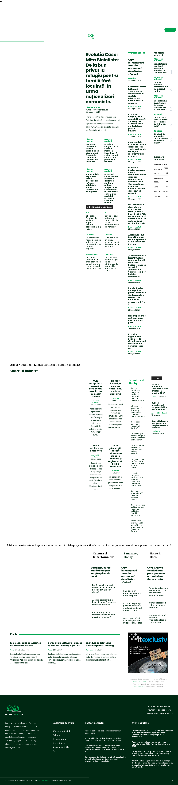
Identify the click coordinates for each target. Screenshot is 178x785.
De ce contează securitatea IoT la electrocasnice (25, 644)
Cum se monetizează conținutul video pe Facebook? (159, 406)
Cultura (89, 213)
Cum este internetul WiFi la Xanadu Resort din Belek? (137, 495)
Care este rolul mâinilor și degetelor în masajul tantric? (137, 449)
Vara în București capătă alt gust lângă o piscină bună (101, 572)
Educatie (90, 235)
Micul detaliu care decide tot (96, 448)
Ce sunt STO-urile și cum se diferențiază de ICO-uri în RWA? (160, 121)
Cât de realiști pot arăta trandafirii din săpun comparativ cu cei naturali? (112, 221)
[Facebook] (175, 11)
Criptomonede (138, 687)
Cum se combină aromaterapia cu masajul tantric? (161, 86)
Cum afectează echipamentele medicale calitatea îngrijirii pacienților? (138, 510)
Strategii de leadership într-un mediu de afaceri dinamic (161, 138)
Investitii (158, 114)
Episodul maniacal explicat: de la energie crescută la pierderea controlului (137, 479)
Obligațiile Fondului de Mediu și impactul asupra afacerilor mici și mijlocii (93, 222)
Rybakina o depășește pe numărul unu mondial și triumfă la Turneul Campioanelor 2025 (151, 744)
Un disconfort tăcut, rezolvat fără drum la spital (132, 593)
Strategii (158, 131)
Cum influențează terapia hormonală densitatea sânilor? (136, 67)
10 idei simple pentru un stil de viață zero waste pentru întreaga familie (137, 526)
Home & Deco (91, 254)
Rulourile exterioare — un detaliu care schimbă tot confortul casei (158, 591)
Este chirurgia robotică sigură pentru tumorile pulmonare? (138, 437)
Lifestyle (108, 235)
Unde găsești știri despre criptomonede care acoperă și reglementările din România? (115, 456)
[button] (166, 12)
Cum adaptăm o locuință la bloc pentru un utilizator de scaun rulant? (96, 388)
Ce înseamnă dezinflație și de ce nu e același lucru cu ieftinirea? (160, 105)
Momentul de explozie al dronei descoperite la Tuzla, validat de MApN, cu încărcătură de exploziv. (92, 183)
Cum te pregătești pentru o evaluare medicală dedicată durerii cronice (137, 394)
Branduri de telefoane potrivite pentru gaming (100, 644)
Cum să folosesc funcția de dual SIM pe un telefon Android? (159, 424)
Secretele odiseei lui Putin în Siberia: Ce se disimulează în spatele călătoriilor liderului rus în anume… (92, 153)
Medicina (132, 78)
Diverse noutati (93, 107)
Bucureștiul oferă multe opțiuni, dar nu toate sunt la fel (132, 620)
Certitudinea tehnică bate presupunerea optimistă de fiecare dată (156, 573)
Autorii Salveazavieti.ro (97, 110)
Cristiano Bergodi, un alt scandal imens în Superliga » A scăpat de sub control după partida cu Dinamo (111, 153)
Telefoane (155, 431)
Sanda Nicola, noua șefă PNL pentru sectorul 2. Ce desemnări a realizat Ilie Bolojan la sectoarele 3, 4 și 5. (137, 296)
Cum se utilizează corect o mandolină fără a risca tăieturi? (157, 619)
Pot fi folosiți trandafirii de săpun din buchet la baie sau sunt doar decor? (103, 589)
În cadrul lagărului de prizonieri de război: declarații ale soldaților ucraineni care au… (137, 341)
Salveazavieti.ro (43, 780)
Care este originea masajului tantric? (135, 425)
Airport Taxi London (139, 682)
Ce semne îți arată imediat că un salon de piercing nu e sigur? (103, 614)
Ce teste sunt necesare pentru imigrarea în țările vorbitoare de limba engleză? (93, 243)
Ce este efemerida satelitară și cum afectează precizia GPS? (159, 388)
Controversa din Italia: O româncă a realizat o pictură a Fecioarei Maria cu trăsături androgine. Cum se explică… (105, 759)
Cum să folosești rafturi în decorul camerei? (157, 605)
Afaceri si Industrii (158, 60)
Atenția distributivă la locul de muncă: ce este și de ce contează (104, 602)
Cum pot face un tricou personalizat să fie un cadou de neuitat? (112, 242)
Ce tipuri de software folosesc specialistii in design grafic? (65, 644)
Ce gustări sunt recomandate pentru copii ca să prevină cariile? (137, 463)
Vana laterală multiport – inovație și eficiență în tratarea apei (160, 68)
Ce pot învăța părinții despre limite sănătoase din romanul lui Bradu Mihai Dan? (111, 264)
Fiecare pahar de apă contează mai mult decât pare (137, 319)
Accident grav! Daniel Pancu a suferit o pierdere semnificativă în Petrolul (137, 239)
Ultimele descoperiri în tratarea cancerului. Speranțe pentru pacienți (137, 411)
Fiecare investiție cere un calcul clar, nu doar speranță (115, 387)
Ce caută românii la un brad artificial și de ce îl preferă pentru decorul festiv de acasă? (94, 263)
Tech (153, 397)
